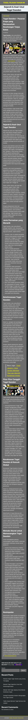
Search (3, 668)
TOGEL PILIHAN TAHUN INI (16, 718)
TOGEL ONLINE (6, 15)
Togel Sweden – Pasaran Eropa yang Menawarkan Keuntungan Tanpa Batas (14, 24)
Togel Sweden (11, 61)
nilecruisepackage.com (10, 655)
